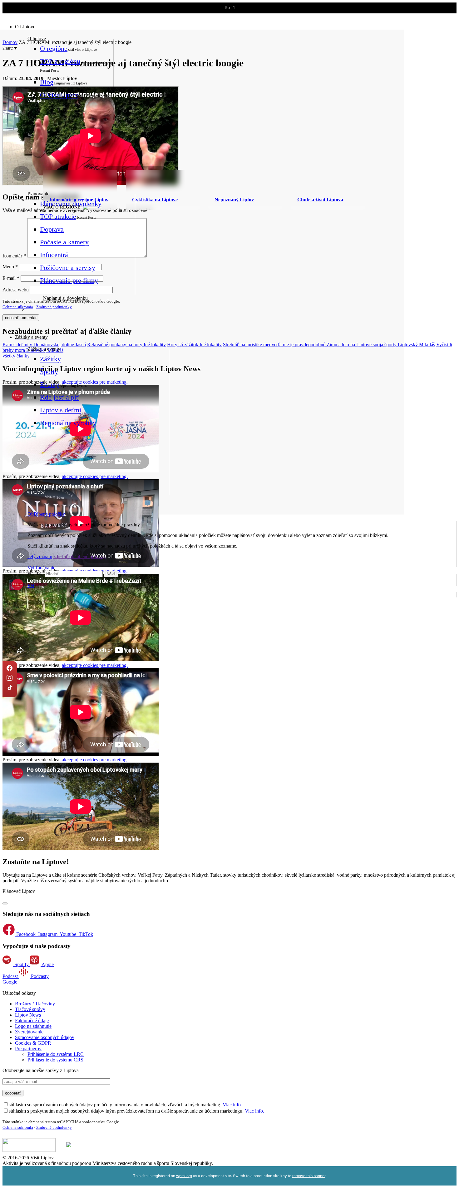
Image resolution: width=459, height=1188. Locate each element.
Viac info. (232, 1104)
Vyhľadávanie (41, 567)
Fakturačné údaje (32, 1020)
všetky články (16, 355)
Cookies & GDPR (33, 1043)
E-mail (10, 278)
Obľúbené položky (46, 514)
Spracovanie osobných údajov (44, 1037)
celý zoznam (39, 556)
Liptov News (28, 1015)
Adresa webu (15, 289)
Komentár (14, 255)
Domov (9, 42)
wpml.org (184, 1175)
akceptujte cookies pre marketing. (95, 665)
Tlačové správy (30, 1009)
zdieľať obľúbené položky (79, 556)
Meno (10, 266)
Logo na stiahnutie (33, 1026)
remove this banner (308, 1175)
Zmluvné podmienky (54, 306)
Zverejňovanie (29, 1031)
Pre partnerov (28, 1048)
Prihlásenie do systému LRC (55, 1054)
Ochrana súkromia (17, 306)
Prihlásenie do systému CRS (55, 1059)
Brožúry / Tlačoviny (35, 1003)
